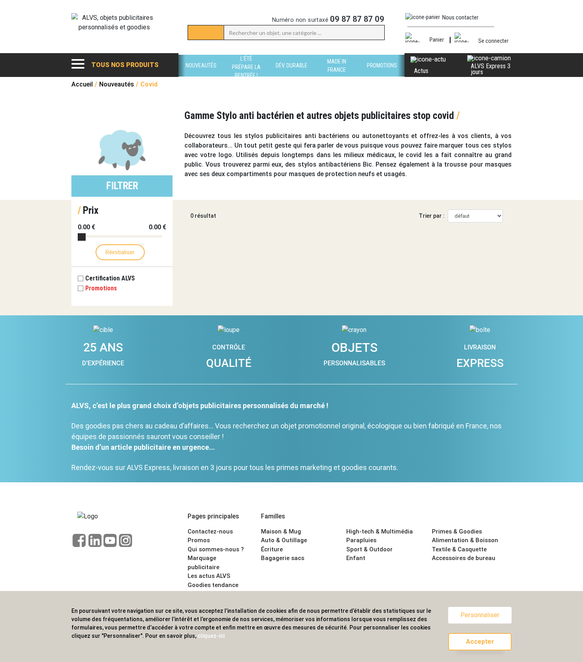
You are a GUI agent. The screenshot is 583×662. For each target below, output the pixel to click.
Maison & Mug (281, 531)
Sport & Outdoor (369, 549)
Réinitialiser (120, 252)
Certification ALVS (110, 278)
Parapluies (361, 540)
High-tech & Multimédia (379, 531)
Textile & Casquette (459, 549)
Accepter (480, 641)
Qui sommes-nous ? (216, 549)
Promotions (101, 288)
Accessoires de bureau (463, 558)
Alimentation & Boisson (465, 540)
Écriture (272, 549)
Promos (199, 540)
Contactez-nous (210, 531)
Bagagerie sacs (282, 558)
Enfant (355, 558)
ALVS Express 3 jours (490, 69)
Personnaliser (479, 615)
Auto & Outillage (284, 540)
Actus (421, 71)
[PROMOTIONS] (382, 74)
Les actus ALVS (209, 575)
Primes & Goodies (457, 531)
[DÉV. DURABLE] (291, 74)
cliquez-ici (211, 636)
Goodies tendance (213, 585)
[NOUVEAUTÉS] (201, 74)
